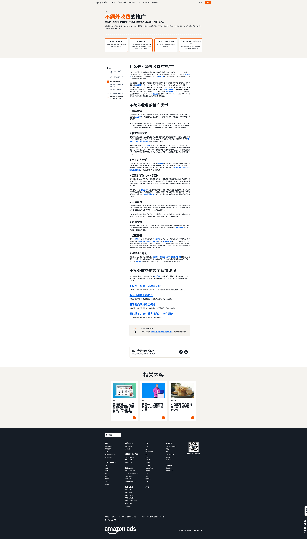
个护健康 (148, 465)
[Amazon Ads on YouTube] (115, 520)
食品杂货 (148, 462)
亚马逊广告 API (129, 495)
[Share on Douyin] (305, 524)
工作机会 (162, 517)
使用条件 (114, 517)
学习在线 (157, 276)
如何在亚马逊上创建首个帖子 (146, 286)
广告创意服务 (128, 460)
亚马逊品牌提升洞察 (130, 470)
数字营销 (147, 145)
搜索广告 (107, 465)
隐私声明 (121, 517)
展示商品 (155, 94)
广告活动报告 (128, 476)
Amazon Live (167, 241)
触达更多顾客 (108, 449)
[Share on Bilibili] (305, 528)
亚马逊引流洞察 (149, 194)
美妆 (147, 449)
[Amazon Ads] (100, 2)
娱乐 (147, 454)
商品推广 (107, 468)
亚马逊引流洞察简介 (141, 295)
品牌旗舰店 (169, 92)
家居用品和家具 (149, 468)
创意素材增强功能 (129, 457)
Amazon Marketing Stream (132, 473)
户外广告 (107, 481)
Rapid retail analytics (130, 481)
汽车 (147, 446)
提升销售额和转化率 (110, 454)
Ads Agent (127, 506)
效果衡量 (131, 2)
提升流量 (107, 451)
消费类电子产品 (149, 451)
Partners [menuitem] (169, 465)
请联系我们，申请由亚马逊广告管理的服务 (161, 332)
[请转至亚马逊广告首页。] (120, 530)
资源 (167, 451)
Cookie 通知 (142, 517)
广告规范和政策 (170, 454)
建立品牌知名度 (109, 446)
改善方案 (161, 76)
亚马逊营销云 (128, 492)
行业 (147, 443)
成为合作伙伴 (169, 470)
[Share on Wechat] (305, 520)
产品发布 (168, 449)
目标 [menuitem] (106, 443)
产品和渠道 (122, 2)
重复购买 (155, 257)
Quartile (139, 261)
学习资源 (155, 2)
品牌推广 (107, 470)
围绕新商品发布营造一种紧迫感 (148, 241)
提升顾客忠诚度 (109, 457)
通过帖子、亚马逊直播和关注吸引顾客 (151, 313)
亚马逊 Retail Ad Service (131, 500)
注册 (207, 2)
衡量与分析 (129, 468)
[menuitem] (113, 475)
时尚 (147, 457)
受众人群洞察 (128, 446)
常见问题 (168, 457)
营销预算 (138, 85)
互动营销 (160, 163)
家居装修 (148, 470)
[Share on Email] (305, 531)
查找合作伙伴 (169, 468)
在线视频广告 (136, 239)
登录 (200, 2)
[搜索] (196, 2)
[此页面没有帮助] (181, 352)
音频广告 (107, 479)
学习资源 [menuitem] (169, 443)
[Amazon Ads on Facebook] (118, 520)
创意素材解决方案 (131, 454)
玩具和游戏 (148, 479)
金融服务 (148, 460)
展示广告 (107, 473)
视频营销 (157, 239)
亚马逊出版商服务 (129, 498)
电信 (147, 476)
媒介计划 (127, 449)
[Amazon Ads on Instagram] (112, 520)
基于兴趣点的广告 (131, 517)
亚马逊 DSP (128, 489)
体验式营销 (179, 228)
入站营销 (138, 117)
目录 (109, 68)
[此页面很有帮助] (186, 352)
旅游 (147, 481)
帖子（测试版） (168, 89)
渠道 (147, 487)
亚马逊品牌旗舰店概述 (142, 304)
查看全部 (107, 484)
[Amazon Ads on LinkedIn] (106, 520)
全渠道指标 (128, 479)
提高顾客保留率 (165, 257)
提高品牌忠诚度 (176, 257)
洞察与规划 (129, 443)
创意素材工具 (128, 462)
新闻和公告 (168, 460)
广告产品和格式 (110, 462)
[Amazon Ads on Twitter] (109, 520)
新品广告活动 (128, 503)
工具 (138, 2)
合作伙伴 (146, 2)
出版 (147, 473)
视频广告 (107, 476)
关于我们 (107, 517)
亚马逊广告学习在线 (171, 446)
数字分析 (144, 190)
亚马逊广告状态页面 (152, 517)
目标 (113, 2)
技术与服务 (129, 487)
